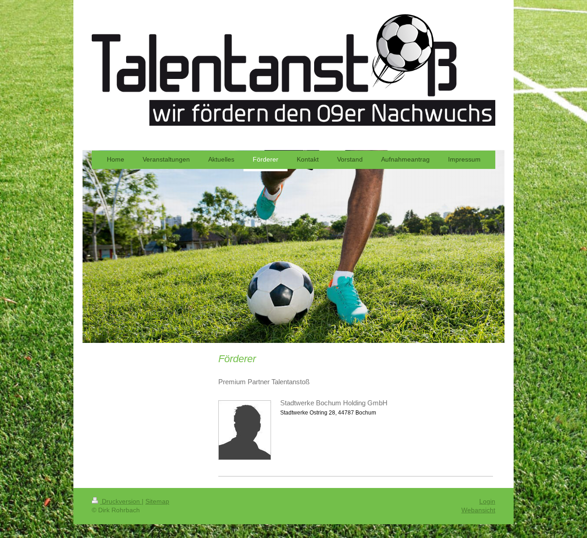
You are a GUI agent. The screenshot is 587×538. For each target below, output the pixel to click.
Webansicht (478, 510)
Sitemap (157, 501)
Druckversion (121, 501)
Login (487, 501)
